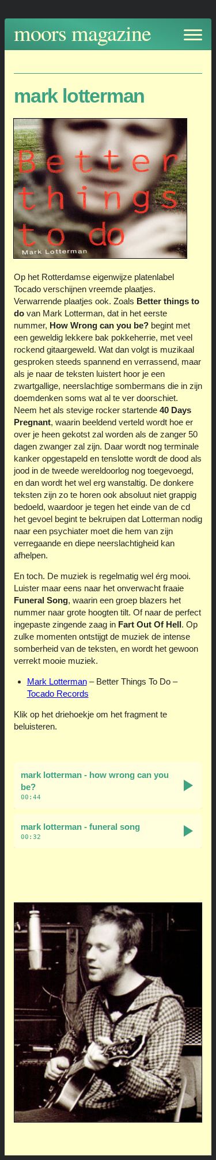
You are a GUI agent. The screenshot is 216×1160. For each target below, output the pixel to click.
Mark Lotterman (57, 681)
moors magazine (82, 32)
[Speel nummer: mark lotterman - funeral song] (188, 831)
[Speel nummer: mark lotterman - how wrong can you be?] (188, 785)
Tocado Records (58, 693)
